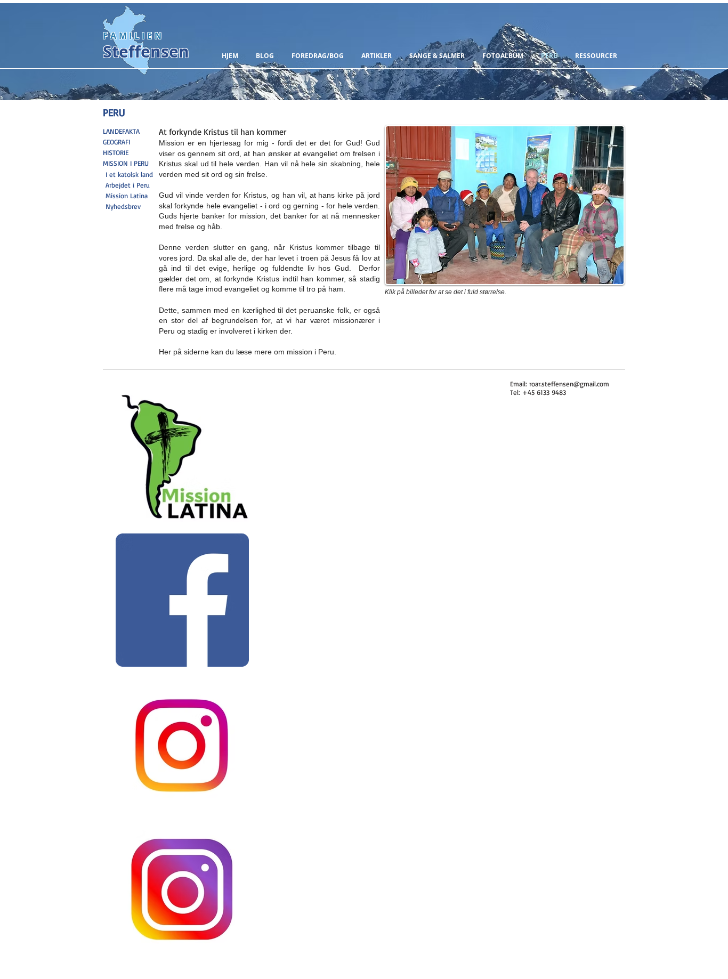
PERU (114, 112)
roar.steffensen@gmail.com (569, 383)
